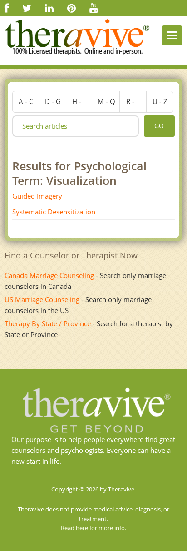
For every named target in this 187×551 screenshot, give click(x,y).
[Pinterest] (71, 8)
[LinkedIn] (49, 8)
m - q (106, 101)
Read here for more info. (93, 528)
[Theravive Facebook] (7, 8)
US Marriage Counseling (42, 299)
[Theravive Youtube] (93, 8)
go (159, 125)
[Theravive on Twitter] (26, 8)
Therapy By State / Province (48, 323)
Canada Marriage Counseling (49, 275)
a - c (26, 101)
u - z (160, 101)
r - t (133, 101)
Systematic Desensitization (53, 211)
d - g (53, 101)
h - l (79, 101)
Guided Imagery (37, 195)
